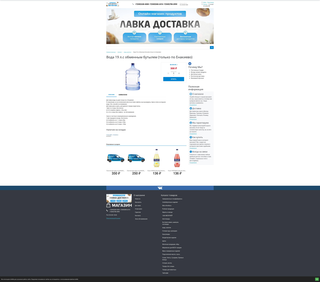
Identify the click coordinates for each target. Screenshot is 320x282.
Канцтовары (166, 234)
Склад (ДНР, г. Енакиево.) (112, 134)
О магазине (138, 209)
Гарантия (138, 212)
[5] (177, 64)
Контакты (138, 215)
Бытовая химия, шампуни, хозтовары (170, 223)
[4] (175, 64)
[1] (170, 64)
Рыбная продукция (168, 209)
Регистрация (210, 2)
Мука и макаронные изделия (171, 251)
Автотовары (166, 219)
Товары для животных (169, 270)
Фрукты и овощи (167, 212)
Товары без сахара (168, 266)
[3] (173, 64)
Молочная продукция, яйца (170, 244)
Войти (204, 2)
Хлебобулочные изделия (170, 202)
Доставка (138, 205)
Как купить (138, 202)
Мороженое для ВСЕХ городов (172, 248)
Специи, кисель (167, 263)
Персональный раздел (113, 218)
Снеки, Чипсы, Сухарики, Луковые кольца (173, 259)
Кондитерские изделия (169, 237)
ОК (317, 279)
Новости (137, 199)
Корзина (205, 4)
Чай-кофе (165, 273)
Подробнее (193, 105)
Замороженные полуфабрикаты (172, 199)
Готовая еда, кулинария (169, 231)
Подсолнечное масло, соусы (171, 254)
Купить (173, 79)
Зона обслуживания (141, 219)
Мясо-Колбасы (166, 205)
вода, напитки (166, 227)
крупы (164, 241)
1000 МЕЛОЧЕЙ (167, 215)
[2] (172, 64)
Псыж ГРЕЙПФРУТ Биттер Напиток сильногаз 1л (182, 170)
